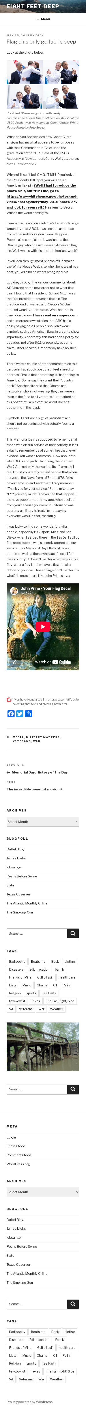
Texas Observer (18, 894)
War (37, 741)
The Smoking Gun (20, 912)
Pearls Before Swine (22, 876)
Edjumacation (39, 969)
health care (67, 977)
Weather (56, 1009)
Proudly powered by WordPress (30, 1402)
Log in (11, 1137)
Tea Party (49, 993)
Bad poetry (17, 961)
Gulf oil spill (45, 977)
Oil (55, 985)
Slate (10, 885)
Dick (40, 35)
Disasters (16, 969)
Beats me (38, 961)
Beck (55, 961)
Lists (13, 985)
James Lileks (16, 858)
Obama (42, 985)
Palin (66, 985)
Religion (15, 993)
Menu (45, 19)
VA (11, 1009)
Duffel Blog (15, 849)
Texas (35, 1001)
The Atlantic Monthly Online (27, 903)
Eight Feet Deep (33, 6)
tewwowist (17, 1001)
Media (18, 737)
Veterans (22, 741)
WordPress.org (18, 1164)
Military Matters (43, 737)
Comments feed (19, 1155)
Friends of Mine (20, 977)
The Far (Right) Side (60, 1001)
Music (26, 985)
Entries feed (16, 1146)
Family (59, 969)
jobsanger (14, 867)
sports (31, 993)
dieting (70, 961)
